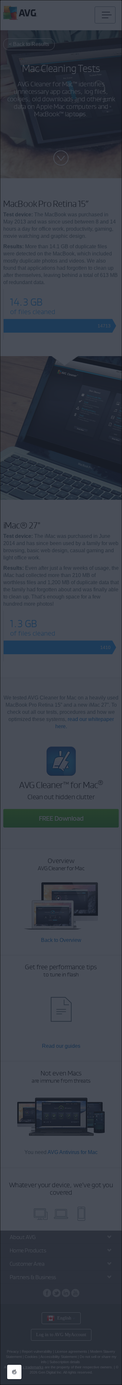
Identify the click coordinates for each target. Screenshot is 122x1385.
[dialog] (61, 692)
